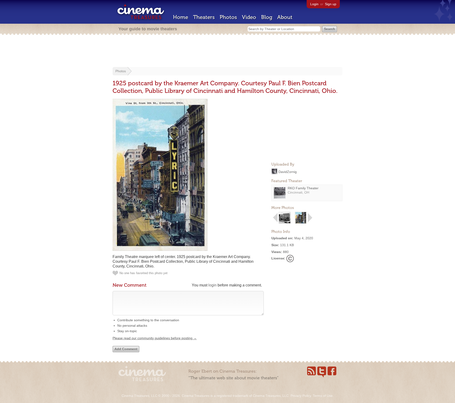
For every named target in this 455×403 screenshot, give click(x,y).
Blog (266, 17)
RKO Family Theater (303, 188)
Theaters (204, 17)
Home (180, 17)
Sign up (330, 4)
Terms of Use (323, 396)
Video (249, 17)
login (212, 285)
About (284, 17)
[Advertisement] (227, 51)
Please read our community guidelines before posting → (155, 338)
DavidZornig (287, 171)
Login (314, 4)
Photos (228, 17)
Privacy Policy (301, 396)
